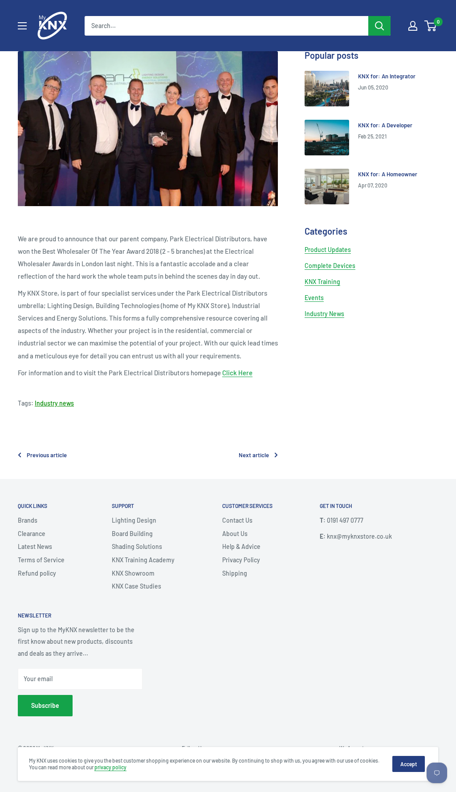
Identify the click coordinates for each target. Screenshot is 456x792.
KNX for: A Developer (385, 125)
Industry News (324, 313)
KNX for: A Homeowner (387, 174)
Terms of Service (41, 560)
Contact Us (237, 520)
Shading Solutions (137, 546)
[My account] (412, 26)
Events (314, 297)
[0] (430, 25)
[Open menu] (22, 25)
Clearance (31, 533)
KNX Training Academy (143, 560)
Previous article (47, 455)
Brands (27, 520)
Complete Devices (330, 265)
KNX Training (322, 281)
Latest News (35, 546)
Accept (408, 764)
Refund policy (37, 573)
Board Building (132, 533)
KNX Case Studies (136, 586)
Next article (254, 455)
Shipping (234, 573)
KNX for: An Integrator (386, 76)
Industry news (54, 403)
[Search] (379, 26)
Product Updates (328, 249)
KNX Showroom (133, 573)
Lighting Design (134, 520)
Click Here (237, 373)
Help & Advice (241, 546)
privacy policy (110, 767)
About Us (235, 533)
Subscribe (45, 705)
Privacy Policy (241, 560)
